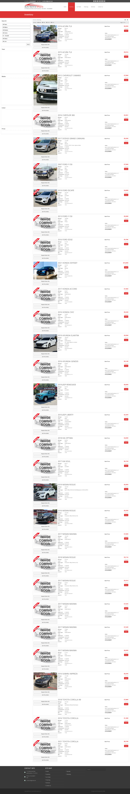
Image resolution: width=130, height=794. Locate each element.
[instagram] (101, 1)
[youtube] (97, 1)
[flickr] (99, 1)
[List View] (125, 19)
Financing (86, 6)
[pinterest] (102, 1)
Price (53, 22)
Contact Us (100, 6)
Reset (28, 44)
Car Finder (79, 6)
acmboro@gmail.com (47, 1)
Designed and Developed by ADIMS (98, 791)
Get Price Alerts (45, 47)
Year (44, 22)
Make (39, 22)
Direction (93, 6)
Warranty (69, 774)
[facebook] (94, 1)
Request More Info (45, 44)
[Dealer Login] (104, 1)
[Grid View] (127, 19)
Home (65, 6)
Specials (68, 771)
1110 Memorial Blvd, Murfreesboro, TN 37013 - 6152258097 (38, 8)
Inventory (71, 6)
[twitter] (95, 1)
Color (48, 22)
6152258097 (33, 1)
